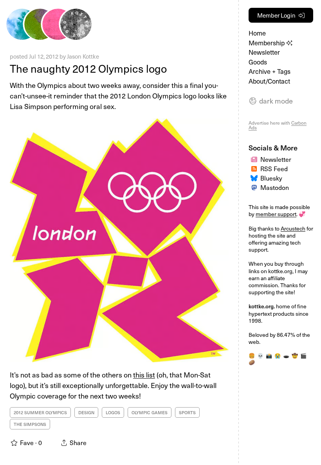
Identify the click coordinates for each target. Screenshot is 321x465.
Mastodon (274, 187)
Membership (267, 43)
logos (113, 412)
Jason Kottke (83, 56)
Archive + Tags (269, 71)
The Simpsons (30, 424)
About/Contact (269, 81)
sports (187, 412)
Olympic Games (150, 412)
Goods (258, 62)
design (86, 412)
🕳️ (286, 355)
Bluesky (271, 177)
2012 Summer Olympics (40, 412)
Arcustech (293, 228)
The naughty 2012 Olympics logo (88, 68)
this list (144, 374)
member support (276, 214)
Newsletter (264, 52)
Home (257, 33)
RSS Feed (274, 168)
